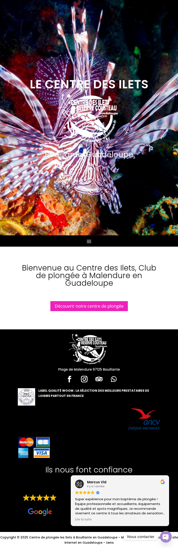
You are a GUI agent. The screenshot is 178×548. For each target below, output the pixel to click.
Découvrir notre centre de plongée (89, 306)
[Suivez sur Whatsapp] (113, 379)
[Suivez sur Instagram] (84, 379)
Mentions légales (134, 537)
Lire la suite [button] (83, 520)
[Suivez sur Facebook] (69, 379)
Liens (110, 542)
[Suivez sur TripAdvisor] (98, 379)
